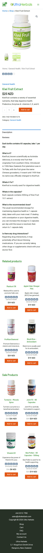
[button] (37, 16)
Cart (21, 527)
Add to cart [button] (11, 308)
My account (21, 534)
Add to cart (25, 110)
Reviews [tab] (5, 137)
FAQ (21, 530)
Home (4, 11)
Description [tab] (7, 132)
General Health (14, 69)
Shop (11, 11)
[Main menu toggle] (38, 4)
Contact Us (21, 537)
